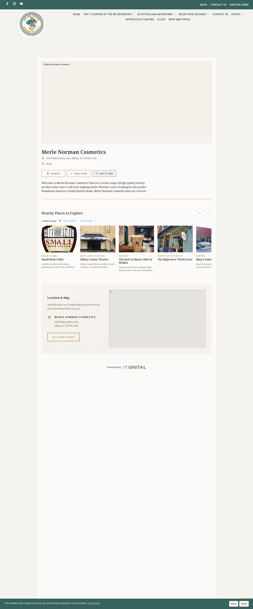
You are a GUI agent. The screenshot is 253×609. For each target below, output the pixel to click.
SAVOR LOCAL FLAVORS (140, 19)
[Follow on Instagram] (14, 4)
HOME (76, 14)
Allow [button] (244, 604)
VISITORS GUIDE (239, 4)
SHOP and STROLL (180, 19)
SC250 (161, 19)
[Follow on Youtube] (21, 4)
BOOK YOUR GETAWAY (192, 14)
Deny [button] (233, 604)
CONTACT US (218, 4)
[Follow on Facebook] (7, 4)
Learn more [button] (94, 603)
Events (235, 14)
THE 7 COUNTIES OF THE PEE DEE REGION (107, 14)
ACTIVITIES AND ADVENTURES (155, 14)
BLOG (203, 4)
